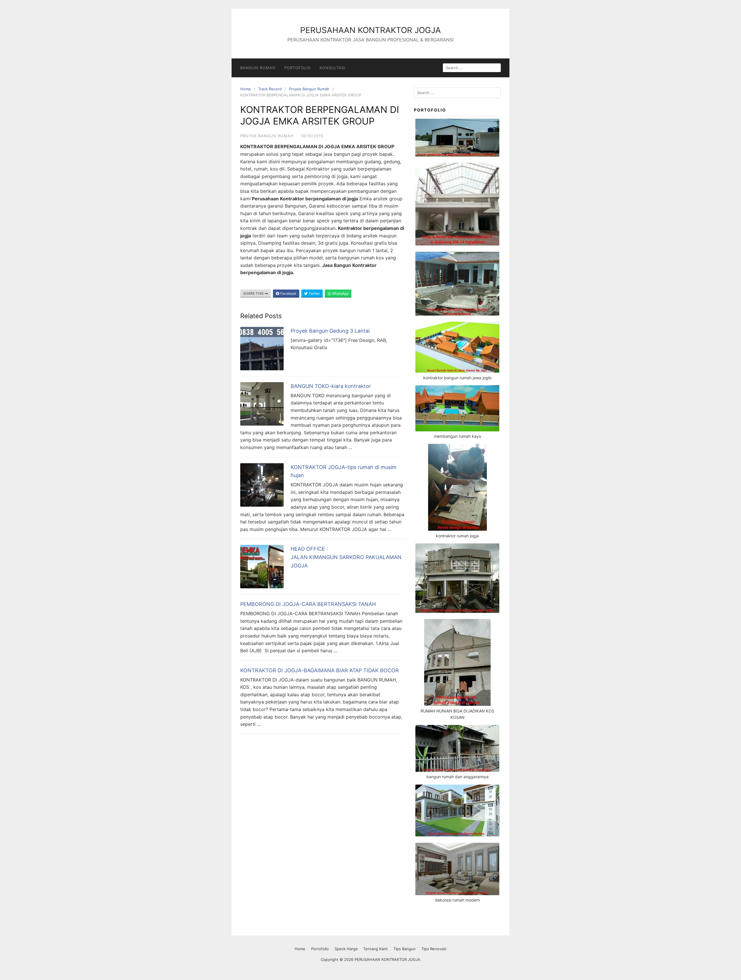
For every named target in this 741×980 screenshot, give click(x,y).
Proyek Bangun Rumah (309, 89)
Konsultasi (332, 67)
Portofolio (297, 67)
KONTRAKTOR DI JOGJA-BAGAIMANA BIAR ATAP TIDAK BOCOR (319, 670)
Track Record (270, 89)
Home (245, 89)
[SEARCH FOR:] (472, 67)
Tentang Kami (375, 948)
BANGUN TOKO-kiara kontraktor (331, 386)
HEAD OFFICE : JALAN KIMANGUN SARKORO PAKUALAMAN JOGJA (346, 557)
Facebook (287, 293)
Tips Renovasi (433, 948)
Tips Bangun (404, 948)
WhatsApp (340, 293)
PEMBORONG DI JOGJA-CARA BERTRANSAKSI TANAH (308, 604)
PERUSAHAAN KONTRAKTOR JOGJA (370, 30)
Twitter (314, 293)
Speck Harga (346, 948)
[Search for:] (457, 92)
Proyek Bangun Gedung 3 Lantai (330, 331)
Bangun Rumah (258, 67)
